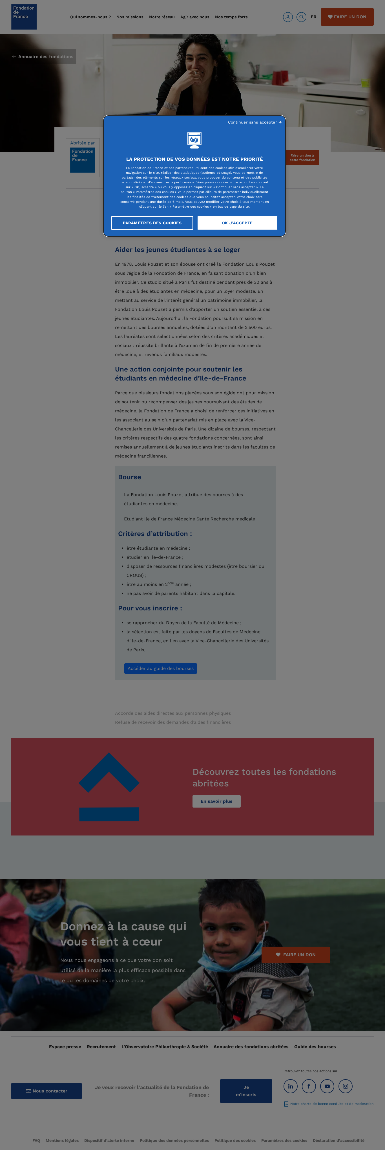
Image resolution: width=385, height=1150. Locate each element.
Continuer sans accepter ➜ (255, 122)
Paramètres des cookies (152, 223)
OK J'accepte (237, 223)
